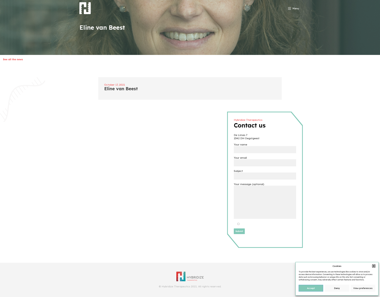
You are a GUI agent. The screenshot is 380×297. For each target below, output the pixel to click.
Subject (238, 170)
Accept (311, 288)
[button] (373, 265)
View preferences (363, 288)
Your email (240, 157)
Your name (240, 144)
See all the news (13, 59)
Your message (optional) (249, 184)
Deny (337, 288)
